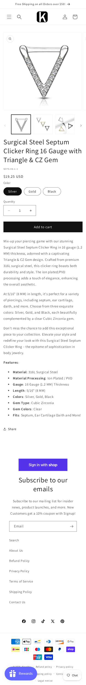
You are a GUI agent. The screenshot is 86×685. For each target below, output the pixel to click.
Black (52, 191)
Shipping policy (42, 673)
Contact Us (17, 602)
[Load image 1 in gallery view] (21, 124)
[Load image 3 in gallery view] (65, 124)
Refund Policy (19, 561)
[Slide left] (5, 126)
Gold (32, 191)
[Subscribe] (72, 526)
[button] (9, 17)
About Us (16, 550)
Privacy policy (64, 666)
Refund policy (44, 666)
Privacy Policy (19, 571)
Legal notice (45, 680)
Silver (12, 191)
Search (14, 540)
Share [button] (12, 429)
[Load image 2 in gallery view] (43, 124)
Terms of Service (21, 581)
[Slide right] (81, 126)
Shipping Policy (20, 592)
